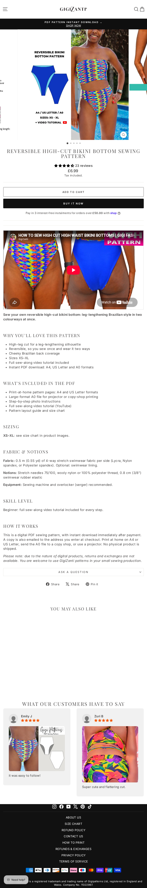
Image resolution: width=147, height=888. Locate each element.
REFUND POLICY (74, 830)
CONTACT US (73, 836)
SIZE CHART (73, 824)
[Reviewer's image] (37, 748)
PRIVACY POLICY (73, 855)
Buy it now (73, 203)
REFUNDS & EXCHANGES (73, 849)
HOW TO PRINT (73, 842)
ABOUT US (73, 817)
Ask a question (73, 572)
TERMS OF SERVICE (73, 861)
